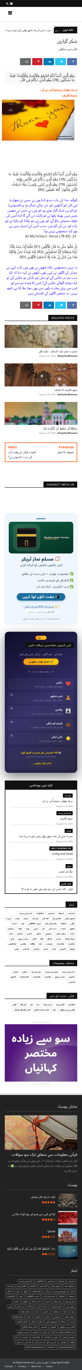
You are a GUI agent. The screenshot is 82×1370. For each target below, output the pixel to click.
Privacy (22, 1366)
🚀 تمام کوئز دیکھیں (41, 661)
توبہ (22, 923)
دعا (38, 1005)
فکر (41, 939)
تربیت (8, 918)
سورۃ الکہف (69, 95)
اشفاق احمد (69, 1286)
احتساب (71, 913)
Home (49, 1366)
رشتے (36, 929)
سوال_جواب (69, 1317)
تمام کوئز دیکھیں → (41, 763)
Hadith (51, 1347)
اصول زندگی (70, 918)
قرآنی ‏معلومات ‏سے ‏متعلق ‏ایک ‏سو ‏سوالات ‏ (43, 1155)
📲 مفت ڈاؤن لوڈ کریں (41, 597)
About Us (36, 1366)
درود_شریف (56, 1307)
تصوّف (62, 1296)
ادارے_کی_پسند (64, 813)
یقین (17, 949)
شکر (11, 934)
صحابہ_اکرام (70, 939)
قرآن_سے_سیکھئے (68, 49)
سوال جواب (61, 934)
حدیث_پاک (47, 1005)
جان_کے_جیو (36, 972)
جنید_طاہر (57, 1301)
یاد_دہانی (38, 1342)
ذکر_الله (23, 1005)
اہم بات (67, 796)
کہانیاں (36, 949)
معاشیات (60, 944)
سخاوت (11, 929)
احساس (51, 913)
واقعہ (32, 944)
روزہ (28, 929)
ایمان (25, 918)
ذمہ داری (52, 929)
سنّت (72, 934)
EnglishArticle (67, 1347)
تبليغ (26, 1291)
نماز (40, 944)
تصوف (64, 923)
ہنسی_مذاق (51, 1342)
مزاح (69, 866)
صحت (58, 939)
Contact (9, 1366)
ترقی (73, 923)
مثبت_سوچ (23, 939)
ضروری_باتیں (51, 1322)
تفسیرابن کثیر (51, 923)
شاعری (20, 934)
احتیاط (61, 913)
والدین (23, 944)
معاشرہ (71, 944)
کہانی (68, 831)
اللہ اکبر (45, 918)
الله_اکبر (71, 1005)
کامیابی (63, 949)
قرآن (34, 939)
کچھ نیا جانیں (62, 14)
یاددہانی (26, 949)
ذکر (43, 929)
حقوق (72, 929)
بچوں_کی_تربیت (51, 972)
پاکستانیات (24, 977)
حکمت (63, 929)
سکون (38, 934)
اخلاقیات (40, 913)
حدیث (14, 923)
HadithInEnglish (61, 848)
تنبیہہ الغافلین (34, 923)
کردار (54, 949)
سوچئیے (48, 934)
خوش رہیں (70, 1307)
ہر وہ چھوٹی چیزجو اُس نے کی (58, 90)
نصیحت (49, 944)
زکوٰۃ (20, 929)
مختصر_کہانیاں (68, 1337)
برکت (17, 918)
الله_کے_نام (57, 918)
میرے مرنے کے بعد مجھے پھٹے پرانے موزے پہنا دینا (43, 30)
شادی (29, 934)
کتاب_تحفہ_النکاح (41, 1010)
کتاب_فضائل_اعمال (22, 1010)
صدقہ (49, 939)
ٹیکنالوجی (12, 944)
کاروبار (72, 949)
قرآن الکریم (66, 884)
